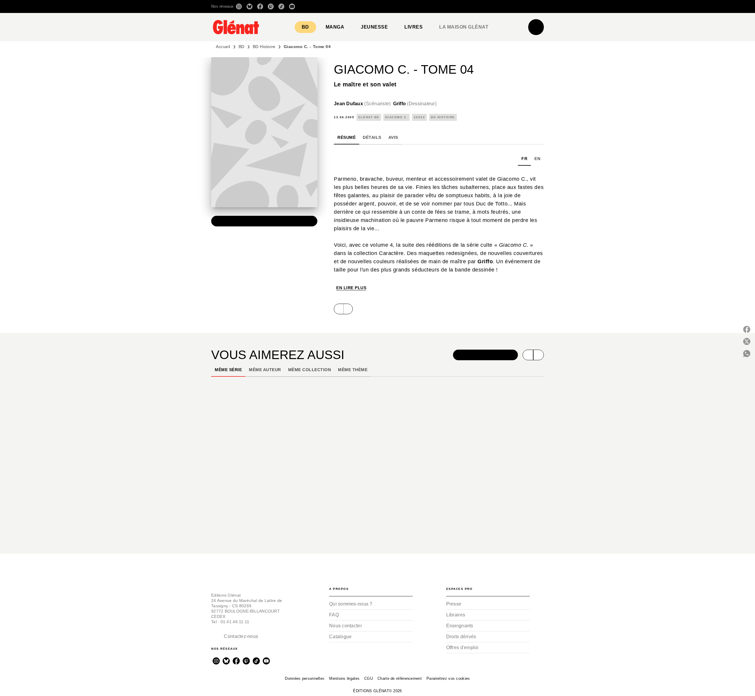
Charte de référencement (400, 678)
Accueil (223, 46)
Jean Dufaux (362, 103)
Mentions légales (344, 678)
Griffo (414, 103)
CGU (368, 678)
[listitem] (239, 6)
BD (241, 46)
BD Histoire (264, 46)
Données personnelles (304, 678)
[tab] (305, 27)
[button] (460, 6)
